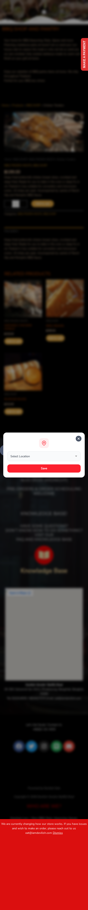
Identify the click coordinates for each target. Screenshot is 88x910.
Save (44, 468)
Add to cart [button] (13, 341)
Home (7, 159)
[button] (44, 12)
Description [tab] (11, 231)
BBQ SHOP (20, 159)
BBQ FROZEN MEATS (42, 159)
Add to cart (42, 204)
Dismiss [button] (58, 833)
